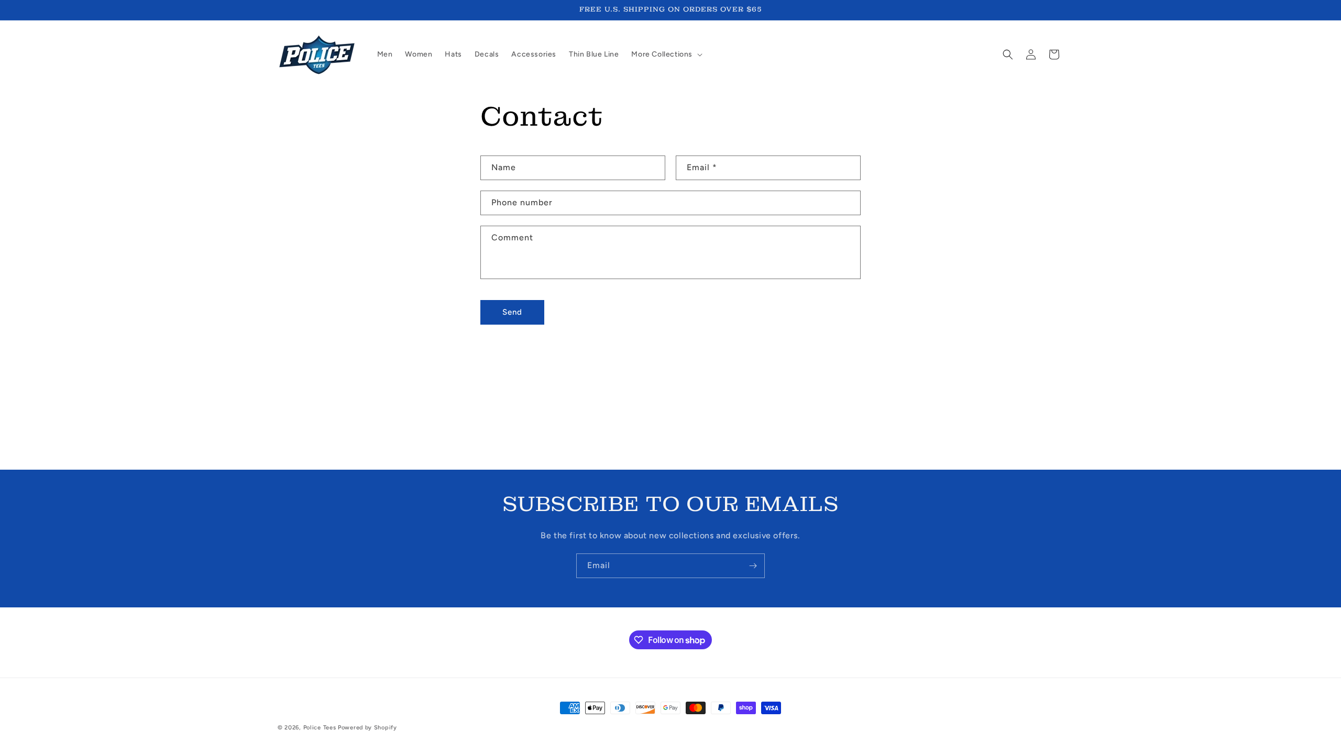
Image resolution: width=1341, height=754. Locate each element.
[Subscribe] (752, 565)
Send (512, 312)
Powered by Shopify (367, 727)
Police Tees (319, 727)
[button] (666, 54)
